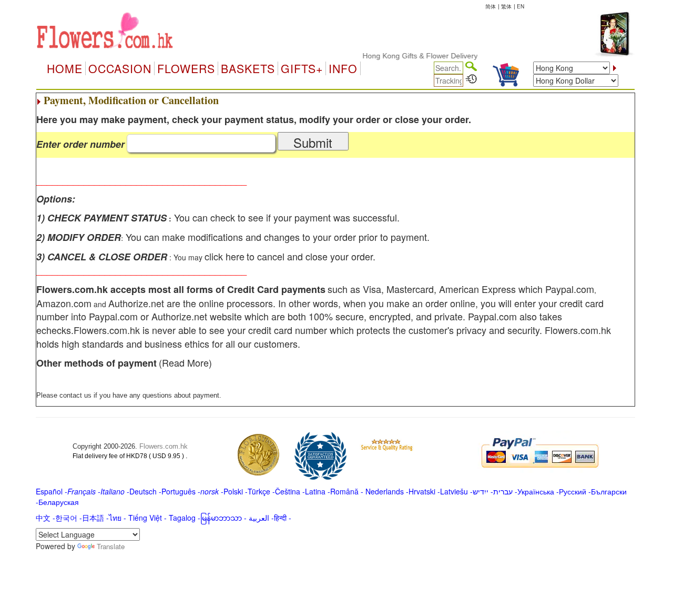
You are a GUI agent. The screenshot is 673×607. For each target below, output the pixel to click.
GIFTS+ (302, 68)
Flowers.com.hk (163, 446)
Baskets (248, 68)
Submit (312, 141)
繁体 (506, 6)
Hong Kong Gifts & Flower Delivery (412, 56)
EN (520, 6)
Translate (111, 546)
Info (343, 68)
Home (65, 68)
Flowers (186, 68)
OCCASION (119, 68)
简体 (490, 6)
